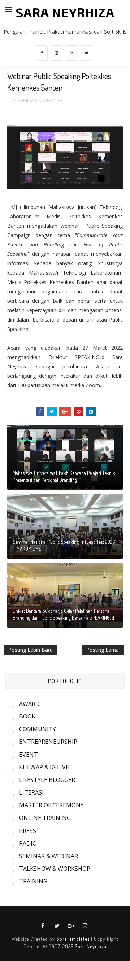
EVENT (28, 755)
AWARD (29, 704)
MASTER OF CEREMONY (51, 805)
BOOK (27, 716)
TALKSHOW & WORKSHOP (54, 869)
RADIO (28, 843)
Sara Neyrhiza (91, 946)
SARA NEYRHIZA (65, 12)
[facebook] (42, 53)
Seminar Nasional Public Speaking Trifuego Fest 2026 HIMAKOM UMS (64, 545)
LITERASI (31, 792)
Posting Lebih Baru (30, 649)
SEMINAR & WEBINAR (40, 100)
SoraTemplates (73, 939)
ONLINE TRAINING (45, 818)
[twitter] (86, 53)
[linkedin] (71, 53)
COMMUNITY (37, 729)
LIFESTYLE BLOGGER (47, 780)
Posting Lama (102, 649)
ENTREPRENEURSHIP (48, 742)
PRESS (27, 831)
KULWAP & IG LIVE (44, 767)
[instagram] (56, 53)
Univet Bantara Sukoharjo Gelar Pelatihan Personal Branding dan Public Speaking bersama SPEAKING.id (63, 614)
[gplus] (71, 926)
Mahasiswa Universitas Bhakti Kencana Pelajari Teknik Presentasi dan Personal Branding (64, 476)
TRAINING (33, 881)
